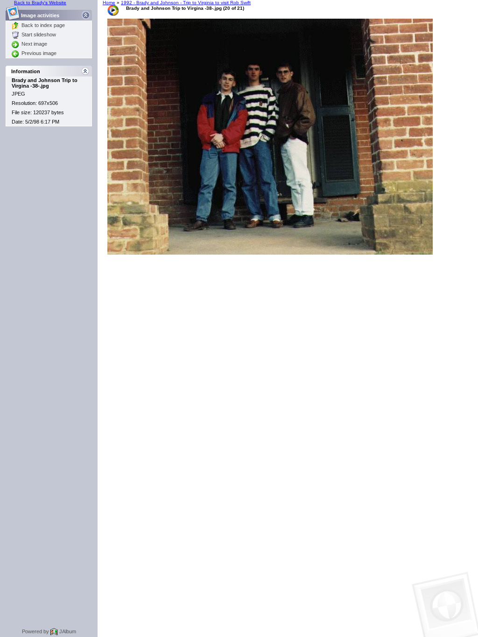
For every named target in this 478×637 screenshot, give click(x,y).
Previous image (38, 53)
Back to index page (43, 25)
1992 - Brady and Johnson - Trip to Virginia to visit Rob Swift (186, 2)
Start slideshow (38, 34)
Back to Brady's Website (40, 2)
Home (109, 2)
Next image (34, 44)
